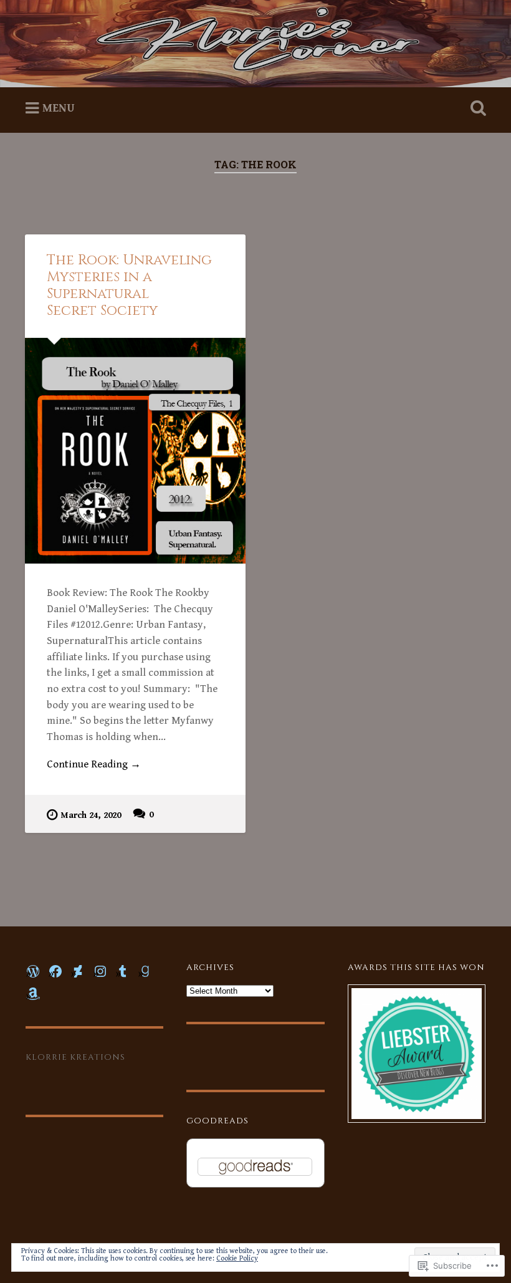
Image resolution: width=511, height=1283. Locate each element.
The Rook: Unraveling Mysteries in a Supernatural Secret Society (129, 285)
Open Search (475, 108)
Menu (58, 108)
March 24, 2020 (91, 815)
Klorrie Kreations (75, 1057)
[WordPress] (33, 971)
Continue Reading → (94, 764)
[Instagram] (100, 971)
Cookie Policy (237, 1258)
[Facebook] (55, 971)
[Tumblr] (122, 971)
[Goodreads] (145, 971)
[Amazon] (33, 993)
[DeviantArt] (77, 971)
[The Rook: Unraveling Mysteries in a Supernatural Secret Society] (135, 451)
